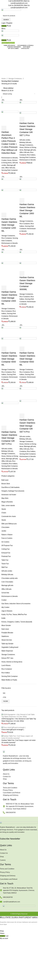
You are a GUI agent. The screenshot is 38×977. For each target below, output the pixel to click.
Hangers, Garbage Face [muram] (12, 491)
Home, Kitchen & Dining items (11, 662)
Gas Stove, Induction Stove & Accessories (15, 603)
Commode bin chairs (8, 516)
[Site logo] (11, 11)
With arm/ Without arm (9, 524)
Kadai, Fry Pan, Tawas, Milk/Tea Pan (14, 614)
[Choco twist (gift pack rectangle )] (13, 727)
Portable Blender (7, 632)
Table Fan (4, 560)
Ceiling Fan (5, 549)
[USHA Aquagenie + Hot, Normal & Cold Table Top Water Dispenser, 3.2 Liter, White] (19, 715)
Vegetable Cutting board (9, 647)
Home (3, 78)
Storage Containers (8, 654)
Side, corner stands (8, 505)
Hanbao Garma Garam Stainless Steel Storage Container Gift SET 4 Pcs (9, 438)
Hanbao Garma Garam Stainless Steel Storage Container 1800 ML (27, 210)
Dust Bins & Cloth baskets (10, 487)
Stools (3, 509)
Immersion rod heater (8, 494)
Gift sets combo (6, 571)
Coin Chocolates (7, 582)
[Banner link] (19, 923)
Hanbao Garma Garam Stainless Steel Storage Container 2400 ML (9, 298)
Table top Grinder (7, 643)
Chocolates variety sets (9, 578)
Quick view (9, 128)
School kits (5, 593)
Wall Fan (4, 567)
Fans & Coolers (6, 538)
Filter (5, 701)
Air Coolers (5, 542)
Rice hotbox (5, 673)
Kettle (3, 618)
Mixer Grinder (6, 625)
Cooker (4, 600)
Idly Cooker (5, 607)
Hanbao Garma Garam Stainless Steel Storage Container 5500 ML (27, 359)
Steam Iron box (6, 640)
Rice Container (6, 669)
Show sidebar (8, 88)
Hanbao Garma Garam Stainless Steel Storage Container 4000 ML (9, 359)
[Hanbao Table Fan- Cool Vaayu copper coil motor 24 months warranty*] (19, 737)
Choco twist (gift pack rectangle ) (12, 729)
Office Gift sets (6, 589)
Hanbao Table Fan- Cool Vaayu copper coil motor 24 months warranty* (18, 741)
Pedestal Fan (6, 556)
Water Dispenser (7, 651)
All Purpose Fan (7, 545)
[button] (3, 128)
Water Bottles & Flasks (9, 680)
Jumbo (3, 531)
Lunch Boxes (6, 665)
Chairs (3, 513)
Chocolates (5, 527)
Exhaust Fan (5, 553)
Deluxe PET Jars (7, 658)
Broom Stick (5, 483)
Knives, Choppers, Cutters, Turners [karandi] (16, 622)
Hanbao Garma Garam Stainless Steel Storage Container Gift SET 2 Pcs (27, 129)
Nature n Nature (6, 534)
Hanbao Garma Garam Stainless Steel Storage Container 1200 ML (9, 225)
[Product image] (10, 118)
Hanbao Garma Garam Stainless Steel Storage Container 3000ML (27, 283)
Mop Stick (4, 498)
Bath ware (4, 480)
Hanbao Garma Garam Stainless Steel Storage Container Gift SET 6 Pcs (27, 426)
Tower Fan (5, 563)
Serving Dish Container (9, 676)
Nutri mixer (5, 629)
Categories (5, 61)
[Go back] (3, 51)
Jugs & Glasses (6, 611)
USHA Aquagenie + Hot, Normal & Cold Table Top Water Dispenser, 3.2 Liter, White (18, 720)
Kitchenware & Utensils (9, 596)
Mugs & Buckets (7, 502)
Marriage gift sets (7, 585)
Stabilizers (5, 636)
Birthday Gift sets (7, 574)
